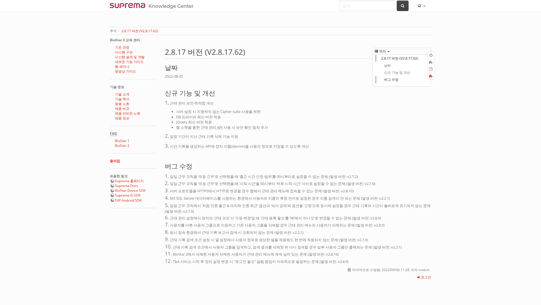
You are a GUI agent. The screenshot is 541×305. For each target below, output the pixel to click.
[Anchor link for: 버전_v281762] (249, 51)
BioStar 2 (122, 145)
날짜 (387, 65)
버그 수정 (391, 79)
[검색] (403, 6)
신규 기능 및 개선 (397, 72)
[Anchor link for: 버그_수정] (195, 165)
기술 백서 (122, 99)
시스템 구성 (124, 52)
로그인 (425, 277)
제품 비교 (122, 108)
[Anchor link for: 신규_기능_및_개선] (218, 92)
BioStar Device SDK (130, 190)
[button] (421, 5)
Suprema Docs (126, 185)
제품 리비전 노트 (127, 113)
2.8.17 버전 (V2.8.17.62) (139, 31)
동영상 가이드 (125, 71)
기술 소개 (122, 94)
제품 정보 (122, 118)
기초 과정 (122, 47)
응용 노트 (122, 103)
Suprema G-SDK (127, 195)
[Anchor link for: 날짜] (181, 67)
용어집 (115, 160)
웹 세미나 (122, 66)
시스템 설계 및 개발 (130, 57)
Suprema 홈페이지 (129, 180)
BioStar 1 (122, 140)
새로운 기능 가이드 (129, 61)
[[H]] (153, 5)
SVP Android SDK (128, 200)
